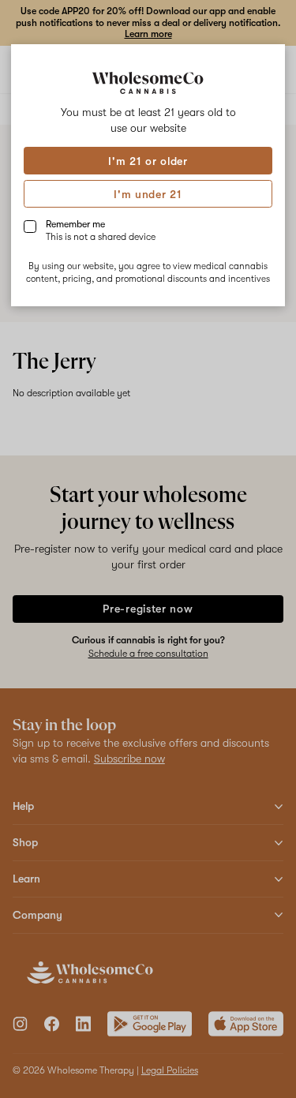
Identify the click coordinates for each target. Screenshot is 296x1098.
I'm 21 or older (148, 161)
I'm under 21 (148, 194)
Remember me (100, 230)
